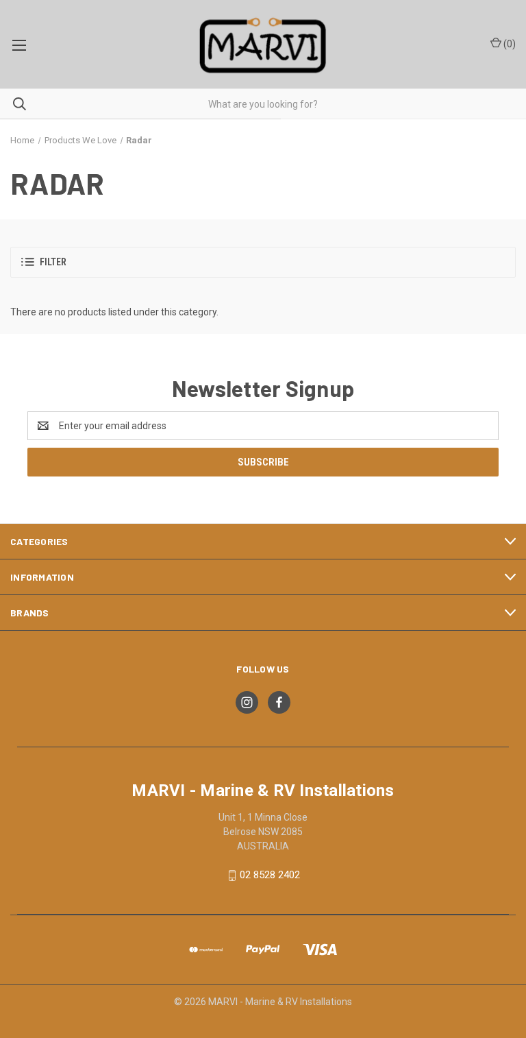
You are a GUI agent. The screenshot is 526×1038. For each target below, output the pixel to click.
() (508, 43)
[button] (263, 262)
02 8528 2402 (270, 875)
